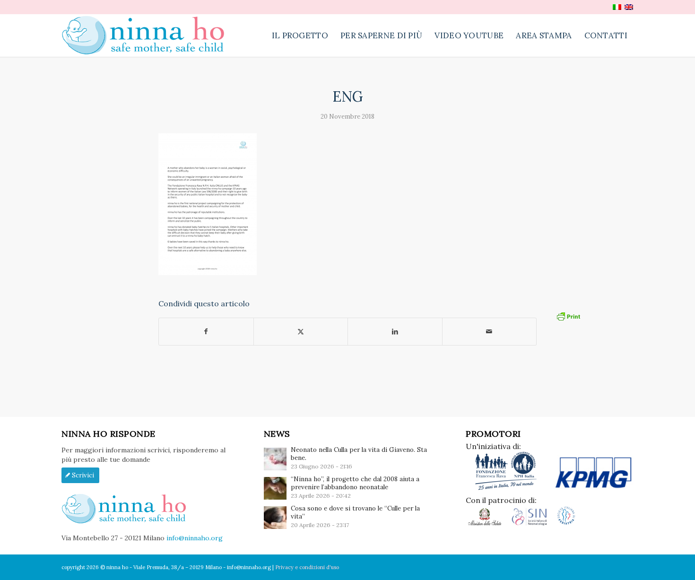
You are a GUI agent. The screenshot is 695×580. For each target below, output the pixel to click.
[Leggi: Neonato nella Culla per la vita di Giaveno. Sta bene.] (275, 459)
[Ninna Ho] (148, 35)
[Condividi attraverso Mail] (490, 331)
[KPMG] (593, 488)
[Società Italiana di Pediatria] (566, 523)
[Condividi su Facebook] (206, 331)
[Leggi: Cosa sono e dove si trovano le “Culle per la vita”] (275, 517)
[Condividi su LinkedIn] (395, 331)
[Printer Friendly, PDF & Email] (568, 316)
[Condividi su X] (301, 331)
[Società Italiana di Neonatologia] (533, 523)
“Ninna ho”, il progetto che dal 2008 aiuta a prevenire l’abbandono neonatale (355, 483)
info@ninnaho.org (194, 538)
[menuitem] (300, 35)
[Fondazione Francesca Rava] (509, 488)
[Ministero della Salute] (488, 523)
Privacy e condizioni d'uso (307, 567)
